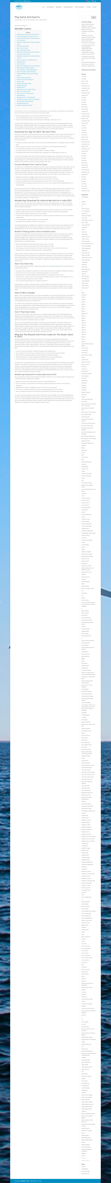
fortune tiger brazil (86, 636)
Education (84, 593)
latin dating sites (86, 742)
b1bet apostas (85, 376)
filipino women (85, 613)
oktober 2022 (85, 146)
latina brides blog (86, 749)
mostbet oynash (86, 859)
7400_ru (84, 299)
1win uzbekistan (86, 225)
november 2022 (85, 144)
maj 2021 (84, 181)
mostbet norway (86, 857)
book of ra (84, 464)
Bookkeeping (85, 466)
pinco (83, 964)
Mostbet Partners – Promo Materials (26, 97)
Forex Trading (85, 633)
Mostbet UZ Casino (86, 871)
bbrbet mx (84, 394)
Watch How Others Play (23, 46)
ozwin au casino (86, 922)
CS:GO (83, 542)
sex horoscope (85, 1026)
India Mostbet (85, 689)
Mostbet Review (21, 87)
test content (85, 1074)
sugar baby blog (86, 1060)
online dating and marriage (88, 911)
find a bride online (86, 617)
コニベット (84, 1158)
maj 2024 (84, 102)
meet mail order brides (87, 806)
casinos (83, 512)
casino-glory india (86, 507)
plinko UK (84, 978)
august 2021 (85, 174)
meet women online (87, 808)
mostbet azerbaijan (86, 827)
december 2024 (85, 86)
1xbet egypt (84, 262)
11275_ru (84, 204)
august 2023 (85, 123)
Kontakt (94, 7)
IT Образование (85, 715)
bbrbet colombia (86, 392)
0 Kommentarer (43, 20)
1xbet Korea (85, 271)
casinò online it (85, 505)
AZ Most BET (85, 371)
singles (83, 1042)
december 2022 (85, 142)
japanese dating (86, 722)
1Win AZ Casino (85, 208)
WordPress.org (85, 1173)
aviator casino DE (86, 362)
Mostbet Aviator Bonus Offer (24, 83)
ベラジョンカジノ (86, 1160)
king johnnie (85, 738)
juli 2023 (84, 125)
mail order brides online (88, 777)
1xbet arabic (85, 234)
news (83, 894)
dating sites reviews (87, 565)
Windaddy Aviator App (22, 103)
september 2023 (86, 120)
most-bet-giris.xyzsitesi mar (89, 811)
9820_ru (84, 341)
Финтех (83, 1142)
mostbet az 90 (85, 818)
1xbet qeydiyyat (85, 281)
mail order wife (85, 785)
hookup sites (85, 668)
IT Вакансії (84, 712)
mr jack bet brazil (86, 890)
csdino (83, 547)
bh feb (83, 452)
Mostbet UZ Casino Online (88, 873)
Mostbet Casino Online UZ (88, 838)
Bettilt (83, 448)
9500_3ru (84, 332)
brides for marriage (86, 473)
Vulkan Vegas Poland (87, 1106)
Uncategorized (85, 1085)
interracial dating (86, 702)
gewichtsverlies (85, 656)
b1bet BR (84, 378)
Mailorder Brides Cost (87, 792)
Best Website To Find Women (89, 438)
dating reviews (85, 561)
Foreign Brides (85, 631)
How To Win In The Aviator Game (25, 93)
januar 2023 (85, 139)
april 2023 (84, 132)
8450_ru (84, 304)
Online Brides (85, 904)
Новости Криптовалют (87, 1140)
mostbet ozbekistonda (87, 862)
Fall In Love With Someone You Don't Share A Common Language (88, 604)
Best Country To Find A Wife (89, 412)
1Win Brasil (84, 213)
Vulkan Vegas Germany (87, 1104)
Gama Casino (85, 645)
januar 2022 (85, 167)
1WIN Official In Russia (87, 220)
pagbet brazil (85, 925)
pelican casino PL (86, 936)
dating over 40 (85, 558)
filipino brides (85, 610)
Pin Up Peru (85, 962)
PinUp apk (84, 967)
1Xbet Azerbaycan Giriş (87, 243)
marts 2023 (84, 134)
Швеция (83, 1153)
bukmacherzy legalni (87, 483)
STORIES (84, 1057)
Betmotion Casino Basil (87, 443)
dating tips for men (86, 572)
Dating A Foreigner (86, 551)
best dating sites (86, 417)
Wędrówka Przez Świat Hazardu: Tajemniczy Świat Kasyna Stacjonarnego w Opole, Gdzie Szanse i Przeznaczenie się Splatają (88, 39)
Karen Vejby (19, 20)
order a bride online (87, 920)
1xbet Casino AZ (86, 253)
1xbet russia (85, 283)
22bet (83, 292)
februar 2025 (85, 81)
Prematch (84, 992)
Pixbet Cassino (85, 974)
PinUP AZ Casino (86, 969)
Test (83, 1071)
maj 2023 (84, 130)
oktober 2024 (85, 90)
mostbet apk (85, 815)
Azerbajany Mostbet (87, 373)
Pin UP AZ (84, 943)
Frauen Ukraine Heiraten (88, 640)
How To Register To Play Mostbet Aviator (27, 69)
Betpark (83, 445)
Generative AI (85, 651)
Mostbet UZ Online (86, 878)
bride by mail (85, 469)
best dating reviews (86, 414)
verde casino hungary (87, 1095)
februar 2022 (85, 165)
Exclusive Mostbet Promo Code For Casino (27, 36)
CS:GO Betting (85, 544)
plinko (83, 976)
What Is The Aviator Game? (23, 91)
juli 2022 (84, 153)
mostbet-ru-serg (86, 885)
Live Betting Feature (22, 85)
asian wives (84, 352)
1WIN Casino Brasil (86, 215)
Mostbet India (34, 20)
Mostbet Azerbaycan (87, 829)
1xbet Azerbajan (86, 241)
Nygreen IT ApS (25, 1181)
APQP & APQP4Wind (79, 7)
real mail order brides (87, 999)
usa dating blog (85, 1088)
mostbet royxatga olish (87, 864)
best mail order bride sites (88, 423)
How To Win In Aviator (22, 48)
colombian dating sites (87, 530)
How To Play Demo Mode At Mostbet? (26, 71)
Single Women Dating (87, 1037)
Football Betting (21, 95)
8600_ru (84, 309)
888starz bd (85, 313)
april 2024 (84, 104)
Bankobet (84, 387)
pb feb (83, 932)
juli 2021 (84, 177)
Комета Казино (85, 1135)
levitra (83, 758)
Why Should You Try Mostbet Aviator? (26, 89)
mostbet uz (84, 869)
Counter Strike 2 (86, 535)
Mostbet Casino (85, 832)
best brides (84, 401)
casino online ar (86, 502)
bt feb (83, 478)
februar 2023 (85, 137)
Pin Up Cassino (85, 960)
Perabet (83, 939)
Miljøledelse (59, 7)
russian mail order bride (88, 1008)
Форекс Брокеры (86, 1144)
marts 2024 (84, 107)
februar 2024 (85, 109)
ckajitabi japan (85, 528)
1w (82, 206)
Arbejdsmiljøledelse (68, 7)
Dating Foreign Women (87, 556)
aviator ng (84, 369)
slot (82, 1046)
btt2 (83, 480)
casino (83, 495)
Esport (83, 598)
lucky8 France (85, 760)
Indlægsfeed (85, 1169)
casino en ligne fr (86, 498)
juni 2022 (84, 155)
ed (82, 591)
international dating (87, 694)
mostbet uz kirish (86, 876)
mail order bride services (88, 765)
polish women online (87, 987)
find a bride (84, 615)
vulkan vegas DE (86, 1099)
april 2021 (84, 183)
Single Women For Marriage (89, 1039)
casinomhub (85, 510)
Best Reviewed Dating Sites (88, 436)
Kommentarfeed (86, 1171)
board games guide (86, 462)
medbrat (84, 801)
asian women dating (87, 355)
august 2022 (85, 151)
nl (82, 899)
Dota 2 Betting (85, 586)
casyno (83, 516)
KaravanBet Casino (86, 731)
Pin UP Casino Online (87, 957)
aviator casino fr (86, 364)
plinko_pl (84, 981)
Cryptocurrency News (87, 540)
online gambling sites (87, 918)
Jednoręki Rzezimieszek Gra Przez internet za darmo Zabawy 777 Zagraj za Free (88, 64)
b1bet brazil (85, 380)
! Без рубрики (85, 197)
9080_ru (84, 318)
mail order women (86, 790)
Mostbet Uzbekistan (87, 883)
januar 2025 (85, 83)
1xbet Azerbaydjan (86, 246)
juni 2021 (84, 179)
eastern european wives (88, 588)
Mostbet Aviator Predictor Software (26, 68)
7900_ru (84, 302)
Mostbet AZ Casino (86, 820)
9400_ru (84, 325)
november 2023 (85, 116)
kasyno (83, 733)
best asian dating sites (87, 399)
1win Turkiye (85, 222)
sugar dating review (87, 1067)
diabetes (84, 574)
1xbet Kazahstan (86, 269)
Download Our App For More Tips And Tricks (28, 34)
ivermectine (85, 719)
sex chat (84, 1024)
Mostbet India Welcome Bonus (24, 105)
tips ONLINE (85, 1081)
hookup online (85, 665)
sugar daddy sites (86, 1062)
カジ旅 (83, 1155)
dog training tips (86, 581)
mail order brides (86, 770)
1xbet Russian (85, 285)
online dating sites (86, 915)
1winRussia (84, 227)
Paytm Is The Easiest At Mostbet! (25, 79)
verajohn (84, 1092)
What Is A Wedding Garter (88, 1113)
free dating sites (86, 643)
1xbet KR (84, 274)
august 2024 (85, 95)
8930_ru (84, 316)
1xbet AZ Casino (86, 236)
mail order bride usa (87, 767)
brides (83, 471)
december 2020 (85, 190)
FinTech (83, 626)
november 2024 (85, 88)
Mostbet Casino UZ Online (88, 841)
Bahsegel (84, 385)
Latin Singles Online (87, 744)
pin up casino (85, 953)
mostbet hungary (86, 848)
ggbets (83, 658)
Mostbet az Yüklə (86, 824)
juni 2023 (84, 128)
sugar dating (85, 1064)
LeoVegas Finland (86, 756)
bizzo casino (85, 457)
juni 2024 (84, 100)
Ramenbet (84, 996)
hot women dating (86, 670)
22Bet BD (84, 295)
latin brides (84, 740)
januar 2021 (85, 188)
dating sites (84, 563)
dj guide (84, 579)
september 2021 (86, 172)
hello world (84, 663)
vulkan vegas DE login (87, 1102)
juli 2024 (84, 97)
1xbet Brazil (85, 250)
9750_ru (84, 339)
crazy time (84, 537)
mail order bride (86, 763)
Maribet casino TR (86, 795)
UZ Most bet (85, 1090)
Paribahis (84, 927)
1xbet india (84, 267)
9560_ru (84, 334)
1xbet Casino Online (87, 257)
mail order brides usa (87, 779)
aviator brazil (85, 359)
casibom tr (84, 493)
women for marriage (87, 1130)
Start (43, 7)
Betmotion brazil (86, 441)
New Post (84, 892)
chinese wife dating (86, 526)
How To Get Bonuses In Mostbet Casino (27, 60)
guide (83, 661)
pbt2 (83, 934)
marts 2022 (84, 163)
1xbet (83, 229)
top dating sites (85, 1083)
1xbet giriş (84, 264)
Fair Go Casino (85, 600)
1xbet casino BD (86, 255)
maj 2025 (84, 79)
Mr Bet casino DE (86, 887)
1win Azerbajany (86, 211)
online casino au (86, 906)
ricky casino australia (87, 1004)
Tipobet (83, 1078)
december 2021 (85, 169)
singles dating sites (86, 1044)
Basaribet (84, 390)
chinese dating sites (87, 523)
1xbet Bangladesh (86, 248)
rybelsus (84, 1015)
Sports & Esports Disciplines (24, 77)
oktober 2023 (85, 118)
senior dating (85, 1022)
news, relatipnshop (86, 897)
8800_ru (84, 311)
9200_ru (84, 320)
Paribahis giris (85, 929)
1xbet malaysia (85, 276)
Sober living (85, 1049)
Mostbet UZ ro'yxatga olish (88, 880)
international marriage (87, 696)
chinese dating (85, 521)
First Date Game (86, 629)
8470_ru (84, 306)
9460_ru (84, 327)
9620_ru (84, 337)
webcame (84, 1111)
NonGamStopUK (86, 901)
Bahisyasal (84, 383)
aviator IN (84, 366)
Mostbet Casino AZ (86, 834)
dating (83, 549)
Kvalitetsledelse (50, 7)
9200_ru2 (84, 323)
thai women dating (86, 1076)
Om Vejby (88, 7)
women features (86, 1128)
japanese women (86, 728)
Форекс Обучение (86, 1147)
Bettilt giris (84, 450)
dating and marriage (87, 554)
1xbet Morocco (85, 278)
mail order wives (86, 788)
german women (85, 654)
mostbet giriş (85, 843)
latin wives (84, 747)
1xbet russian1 (85, 288)
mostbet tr (84, 866)
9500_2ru (84, 330)
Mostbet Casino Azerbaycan (89, 836)
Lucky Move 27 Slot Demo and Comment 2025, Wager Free (88, 58)
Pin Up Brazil (85, 950)
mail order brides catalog (88, 772)
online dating (85, 908)
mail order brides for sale (88, 774)
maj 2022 (84, 158)
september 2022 (86, 149)
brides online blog (86, 476)
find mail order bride (87, 620)
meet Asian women (86, 804)
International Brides (87, 691)
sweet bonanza (85, 1069)
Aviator (83, 357)
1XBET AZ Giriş (85, 239)
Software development (87, 1051)
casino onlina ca (86, 500)
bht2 (83, 455)
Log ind (83, 1166)
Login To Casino (21, 64)
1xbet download (86, 260)
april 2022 (84, 160)
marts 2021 (84, 186)
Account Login (20, 81)
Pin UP (83, 941)
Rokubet (84, 1006)
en (82, 595)
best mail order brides (87, 425)
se (82, 1019)
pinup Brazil (85, 971)
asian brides (85, 348)
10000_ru (84, 201)
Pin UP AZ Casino (86, 946)
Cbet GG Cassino (86, 519)
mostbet (53, 266)
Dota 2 (83, 584)
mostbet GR (84, 845)
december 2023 (85, 114)
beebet (83, 397)
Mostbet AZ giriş (86, 822)
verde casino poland (87, 1097)
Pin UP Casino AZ (86, 955)
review (83, 1001)
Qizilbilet (84, 994)
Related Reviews (21, 62)
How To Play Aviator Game (23, 50)
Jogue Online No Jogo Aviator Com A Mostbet (28, 66)
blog (83, 459)
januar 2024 (85, 111)
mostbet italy (85, 852)
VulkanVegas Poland (87, 1109)
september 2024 (86, 93)
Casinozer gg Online (87, 514)
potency (84, 990)
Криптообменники (86, 1137)
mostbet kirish (85, 855)
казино (83, 1133)
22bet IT (84, 297)
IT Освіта (84, 717)
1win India (84, 218)
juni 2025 (84, 76)
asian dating (85, 350)
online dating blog (86, 913)
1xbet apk (84, 232)
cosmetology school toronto (88, 533)
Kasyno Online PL (86, 735)
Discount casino (86, 577)
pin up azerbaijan (86, 948)
